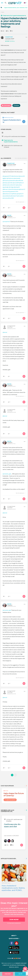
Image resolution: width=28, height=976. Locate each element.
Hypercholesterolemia (12, 121)
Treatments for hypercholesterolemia (14, 15)
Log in (20, 974)
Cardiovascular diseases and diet (12, 825)
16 (12, 845)
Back (3, 12)
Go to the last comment (20, 158)
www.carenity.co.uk (9, 963)
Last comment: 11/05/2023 (11, 835)
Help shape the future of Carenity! (14, 794)
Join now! (14, 919)
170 (7, 845)
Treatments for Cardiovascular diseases (13, 146)
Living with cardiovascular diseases (15, 136)
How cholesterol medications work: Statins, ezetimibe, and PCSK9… (13, 888)
